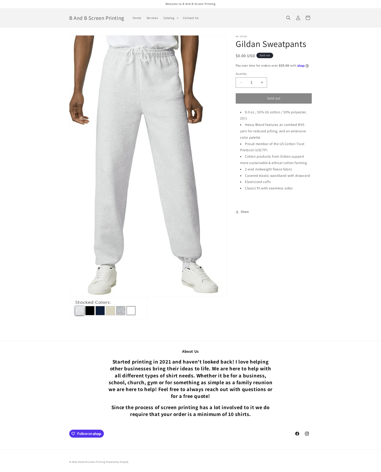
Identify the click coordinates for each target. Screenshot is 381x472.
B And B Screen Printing (91, 461)
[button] (170, 17)
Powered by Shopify (117, 461)
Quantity (241, 74)
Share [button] (245, 212)
